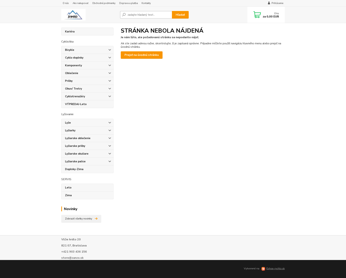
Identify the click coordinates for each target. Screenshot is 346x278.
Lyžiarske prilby (75, 146)
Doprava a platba (128, 3)
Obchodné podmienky (104, 3)
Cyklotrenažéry (75, 96)
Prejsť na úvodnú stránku (142, 55)
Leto (68, 187)
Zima (68, 195)
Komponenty (73, 65)
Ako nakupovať (80, 3)
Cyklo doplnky (74, 57)
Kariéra (70, 31)
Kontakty (146, 3)
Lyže (68, 122)
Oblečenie (71, 73)
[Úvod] (89, 15)
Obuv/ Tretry (73, 88)
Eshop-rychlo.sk (276, 268)
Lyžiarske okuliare (76, 153)
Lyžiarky (70, 130)
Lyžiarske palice (75, 161)
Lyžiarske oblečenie (77, 138)
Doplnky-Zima (74, 169)
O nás (66, 3)
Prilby (69, 81)
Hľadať (180, 15)
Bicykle (69, 50)
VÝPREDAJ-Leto (75, 104)
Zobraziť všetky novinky (78, 218)
